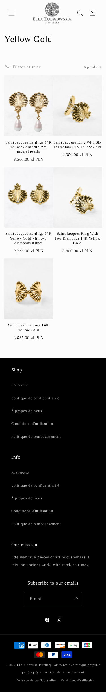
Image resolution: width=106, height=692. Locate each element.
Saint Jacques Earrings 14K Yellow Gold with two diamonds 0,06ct (28, 238)
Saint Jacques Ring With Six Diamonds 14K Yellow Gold (77, 144)
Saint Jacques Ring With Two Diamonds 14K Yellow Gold (78, 238)
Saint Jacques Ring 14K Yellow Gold (28, 327)
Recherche (20, 385)
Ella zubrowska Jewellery (34, 665)
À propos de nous (26, 411)
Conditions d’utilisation (78, 680)
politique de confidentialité (35, 398)
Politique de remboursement (36, 436)
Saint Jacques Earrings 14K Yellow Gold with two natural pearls (28, 146)
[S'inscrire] (76, 598)
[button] (11, 13)
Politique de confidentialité (36, 680)
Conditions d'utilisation (32, 423)
